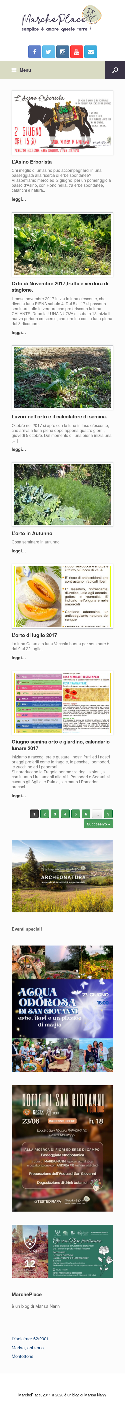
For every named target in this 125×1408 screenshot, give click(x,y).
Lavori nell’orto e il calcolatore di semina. (59, 416)
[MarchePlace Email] (90, 51)
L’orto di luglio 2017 (34, 635)
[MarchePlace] (62, 18)
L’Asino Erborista (32, 161)
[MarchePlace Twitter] (48, 51)
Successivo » (98, 823)
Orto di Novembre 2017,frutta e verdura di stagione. (60, 287)
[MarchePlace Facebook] (34, 51)
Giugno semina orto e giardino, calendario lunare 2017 (61, 745)
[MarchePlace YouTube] (76, 51)
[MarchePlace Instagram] (62, 51)
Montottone (22, 1356)
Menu (25, 70)
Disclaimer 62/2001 (30, 1338)
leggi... (19, 199)
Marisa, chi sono (28, 1347)
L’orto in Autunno (32, 533)
